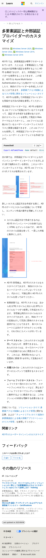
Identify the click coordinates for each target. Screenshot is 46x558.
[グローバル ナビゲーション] (2, 3)
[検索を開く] (31, 3)
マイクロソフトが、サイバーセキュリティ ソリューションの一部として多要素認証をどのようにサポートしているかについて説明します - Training (23, 485)
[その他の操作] (41, 23)
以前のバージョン (22, 543)
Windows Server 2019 (25, 52)
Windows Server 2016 (14, 55)
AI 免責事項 (7, 543)
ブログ (34, 543)
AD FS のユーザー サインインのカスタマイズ (22, 434)
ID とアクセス (14, 23)
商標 (14, 554)
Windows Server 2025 (22, 48)
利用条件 (5, 554)
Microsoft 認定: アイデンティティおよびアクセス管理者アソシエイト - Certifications (22, 504)
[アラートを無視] (43, 10)
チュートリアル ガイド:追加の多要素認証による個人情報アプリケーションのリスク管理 (23, 418)
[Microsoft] (23, 3)
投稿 (4, 547)
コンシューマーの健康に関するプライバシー (20, 550)
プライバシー (14, 547)
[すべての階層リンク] (4, 23)
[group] (23, 150)
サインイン (39, 3)
